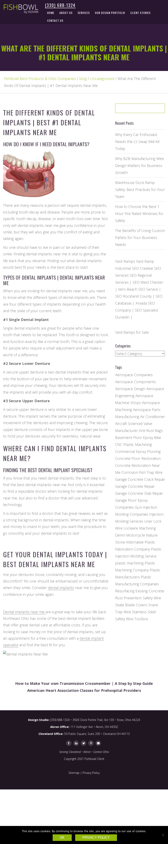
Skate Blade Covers (131, 604)
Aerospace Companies (134, 374)
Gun (138, 507)
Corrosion (129, 472)
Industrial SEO (127, 268)
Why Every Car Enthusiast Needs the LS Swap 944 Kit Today (137, 141)
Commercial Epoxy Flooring (138, 451)
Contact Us (55, 20)
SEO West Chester (148, 282)
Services (84, 12)
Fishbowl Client (94, 759)
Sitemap (73, 773)
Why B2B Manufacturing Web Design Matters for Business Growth (139, 165)
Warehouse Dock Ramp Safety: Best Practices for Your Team (140, 189)
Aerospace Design (130, 388)
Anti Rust (146, 430)
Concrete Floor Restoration (138, 458)
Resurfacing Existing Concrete (139, 590)
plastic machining (129, 563)
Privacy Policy (91, 773)
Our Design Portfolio (110, 12)
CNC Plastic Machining (133, 444)
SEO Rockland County (133, 296)
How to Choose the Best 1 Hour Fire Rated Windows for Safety (139, 213)
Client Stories (140, 12)
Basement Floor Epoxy (134, 437)
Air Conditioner (152, 416)
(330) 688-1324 (60, 5)
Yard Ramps (125, 261)
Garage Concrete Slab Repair (139, 493)
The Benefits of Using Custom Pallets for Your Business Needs (140, 237)
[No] (163, 835)
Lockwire (131, 528)
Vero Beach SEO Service (138, 289)
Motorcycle (135, 535)
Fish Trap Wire (150, 472)
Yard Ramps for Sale (132, 332)
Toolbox (141, 618)
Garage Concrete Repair (135, 486)
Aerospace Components (135, 381)
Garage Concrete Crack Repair (140, 479)
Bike (157, 437)
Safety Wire (152, 597)
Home (50, 12)
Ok (62, 837)
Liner (148, 521)
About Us (66, 12)
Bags (159, 430)
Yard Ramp (145, 261)
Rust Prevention (128, 597)
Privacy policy (96, 837)
